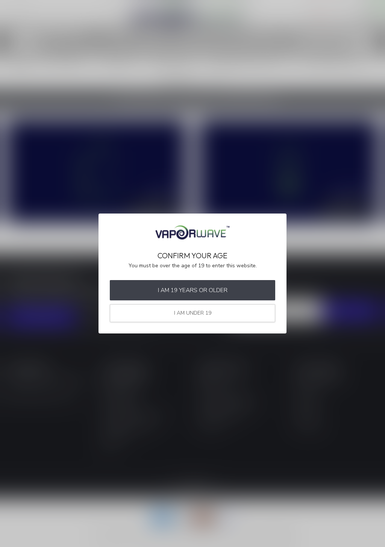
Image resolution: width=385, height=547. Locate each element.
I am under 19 (192, 313)
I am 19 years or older (192, 290)
